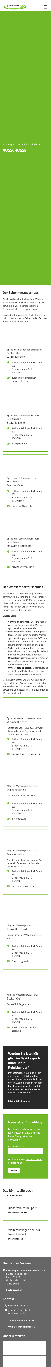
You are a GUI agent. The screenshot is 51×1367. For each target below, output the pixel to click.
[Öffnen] (45, 7)
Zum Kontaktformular (19, 1320)
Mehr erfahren (15, 1212)
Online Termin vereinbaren (21, 1326)
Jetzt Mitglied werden (19, 1101)
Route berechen (14, 1289)
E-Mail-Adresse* (16, 1146)
